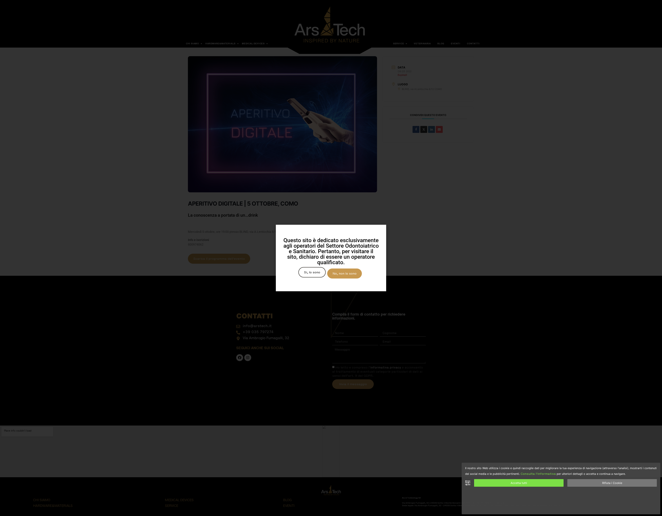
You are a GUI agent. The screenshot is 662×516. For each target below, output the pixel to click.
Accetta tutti (519, 483)
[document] (331, 258)
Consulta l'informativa (538, 473)
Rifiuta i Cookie (612, 483)
